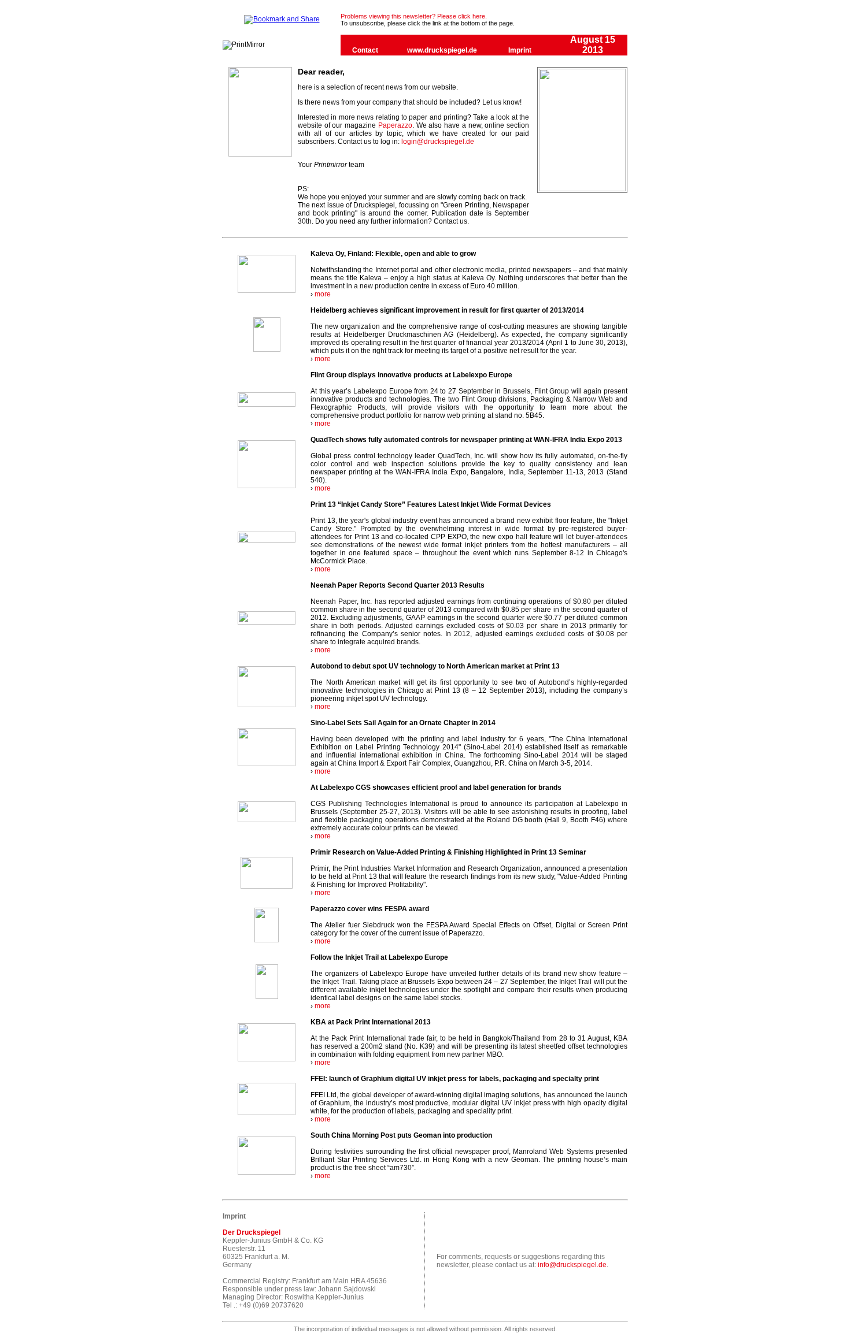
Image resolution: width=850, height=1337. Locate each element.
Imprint (519, 50)
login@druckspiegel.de (437, 142)
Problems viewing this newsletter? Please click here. (414, 16)
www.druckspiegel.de (442, 50)
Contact (365, 50)
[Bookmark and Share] (282, 19)
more (323, 294)
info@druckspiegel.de (572, 1265)
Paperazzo (395, 125)
